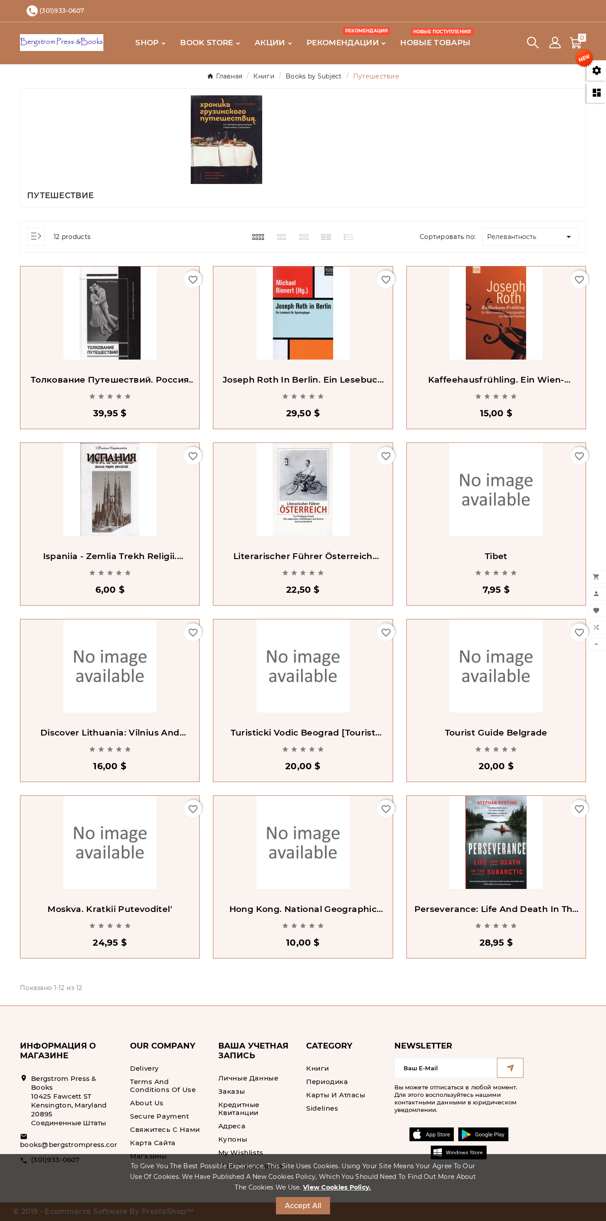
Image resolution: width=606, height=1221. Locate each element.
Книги (317, 1068)
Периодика (327, 1081)
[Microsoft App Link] (459, 1152)
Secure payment (159, 1116)
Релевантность (530, 236)
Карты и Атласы (335, 1095)
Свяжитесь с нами (165, 1129)
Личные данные (248, 1078)
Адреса (232, 1126)
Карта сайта (153, 1143)
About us (147, 1103)
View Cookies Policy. (337, 1187)
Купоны (233, 1139)
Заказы (231, 1091)
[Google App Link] (483, 1134)
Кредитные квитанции (239, 1108)
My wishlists (241, 1152)
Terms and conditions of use (163, 1085)
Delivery (144, 1068)
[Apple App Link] (431, 1134)
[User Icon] (555, 42)
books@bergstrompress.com (71, 1144)
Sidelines (322, 1108)
